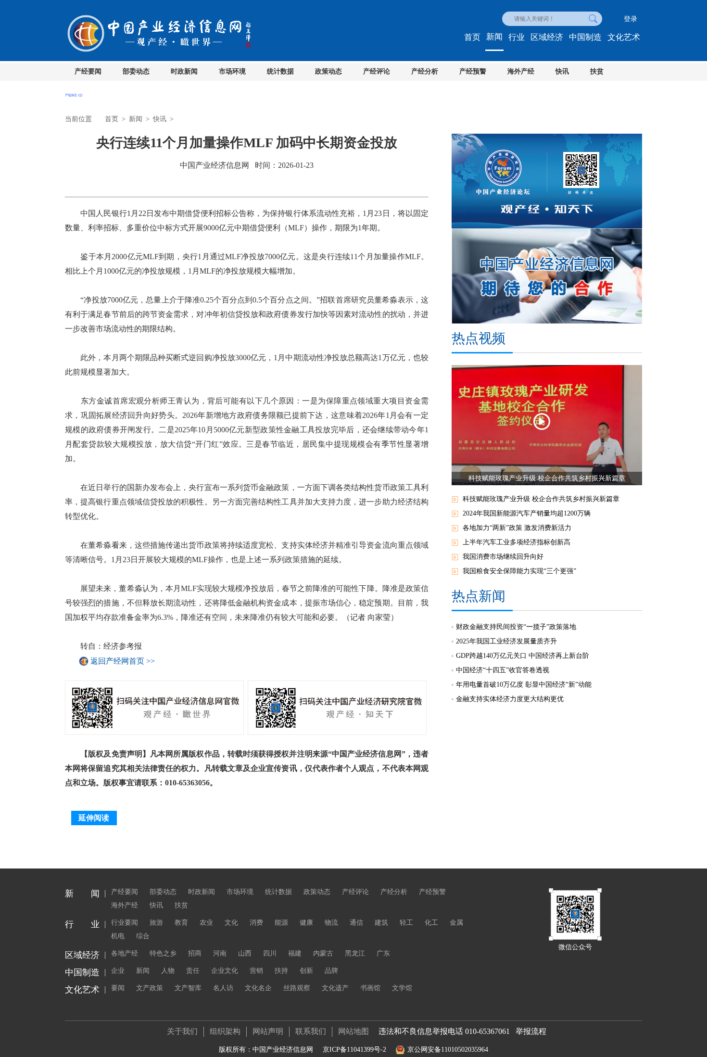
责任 (193, 970)
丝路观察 (296, 988)
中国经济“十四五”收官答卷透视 (502, 670)
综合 (143, 936)
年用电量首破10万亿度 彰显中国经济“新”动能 (524, 684)
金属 (456, 922)
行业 (516, 37)
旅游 (156, 922)
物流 (331, 922)
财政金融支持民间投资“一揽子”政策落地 (516, 626)
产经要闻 (88, 71)
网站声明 (267, 1031)
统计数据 (280, 71)
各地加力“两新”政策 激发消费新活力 (517, 527)
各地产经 (124, 953)
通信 (356, 922)
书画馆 (370, 988)
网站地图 (353, 1031)
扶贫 (597, 71)
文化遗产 (335, 988)
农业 (206, 922)
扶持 (281, 970)
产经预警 (472, 71)
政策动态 (328, 71)
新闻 (494, 36)
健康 (306, 922)
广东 (383, 953)
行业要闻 (124, 922)
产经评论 (376, 71)
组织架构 (225, 1031)
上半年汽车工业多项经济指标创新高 (516, 542)
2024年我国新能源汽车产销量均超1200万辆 (527, 513)
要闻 (118, 988)
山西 (245, 953)
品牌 (331, 970)
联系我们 (310, 1031)
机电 (118, 936)
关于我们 (182, 1031)
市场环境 (232, 71)
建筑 (381, 922)
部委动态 (136, 71)
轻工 (406, 922)
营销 (256, 970)
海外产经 (520, 71)
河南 (220, 953)
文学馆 (402, 988)
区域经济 (546, 37)
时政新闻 (184, 71)
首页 (472, 37)
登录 (630, 19)
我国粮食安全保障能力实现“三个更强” (519, 571)
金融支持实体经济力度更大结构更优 (510, 699)
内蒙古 (323, 953)
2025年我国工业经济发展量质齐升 (506, 641)
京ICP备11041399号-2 (354, 1049)
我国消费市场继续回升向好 (503, 556)
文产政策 (149, 988)
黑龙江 (355, 953)
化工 (431, 922)
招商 (195, 953)
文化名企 (258, 988)
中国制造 (585, 37)
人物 (168, 970)
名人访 (223, 988)
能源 (281, 922)
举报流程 (531, 1031)
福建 (295, 953)
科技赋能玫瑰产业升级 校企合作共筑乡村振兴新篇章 (541, 499)
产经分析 (424, 71)
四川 (270, 953)
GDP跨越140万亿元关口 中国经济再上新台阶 (522, 655)
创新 (306, 970)
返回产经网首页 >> (122, 661)
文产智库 (188, 988)
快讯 (562, 71)
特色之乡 (163, 953)
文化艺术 (623, 37)
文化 (231, 922)
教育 (181, 922)
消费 (256, 922)
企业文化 (224, 970)
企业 (118, 970)
